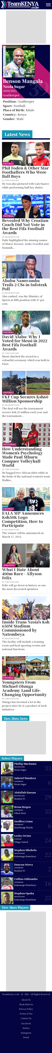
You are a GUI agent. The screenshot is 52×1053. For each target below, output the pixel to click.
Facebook (26, 1023)
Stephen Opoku (24, 893)
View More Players (15, 907)
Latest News (17, 134)
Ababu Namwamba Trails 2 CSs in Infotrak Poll (24, 284)
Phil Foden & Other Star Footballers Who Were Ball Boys (25, 172)
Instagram (26, 1032)
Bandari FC (19, 798)
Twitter (26, 1028)
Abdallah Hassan (25, 792)
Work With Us (26, 1004)
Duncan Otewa (23, 864)
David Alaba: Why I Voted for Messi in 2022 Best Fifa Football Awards (24, 343)
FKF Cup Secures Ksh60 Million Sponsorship (25, 399)
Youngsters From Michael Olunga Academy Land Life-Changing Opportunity (24, 688)
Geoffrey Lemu (23, 821)
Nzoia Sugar (14, 86)
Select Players (12, 758)
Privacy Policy (26, 1008)
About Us (26, 999)
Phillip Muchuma (25, 763)
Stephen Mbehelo (25, 850)
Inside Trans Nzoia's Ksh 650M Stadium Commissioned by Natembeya (25, 628)
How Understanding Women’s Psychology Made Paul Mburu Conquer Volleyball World (22, 457)
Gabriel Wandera (25, 778)
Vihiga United (21, 842)
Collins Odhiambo (26, 879)
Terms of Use (26, 1013)
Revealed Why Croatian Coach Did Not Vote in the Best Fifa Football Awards (25, 226)
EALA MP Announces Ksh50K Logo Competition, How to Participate (23, 519)
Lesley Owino (22, 835)
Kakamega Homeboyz (25, 856)
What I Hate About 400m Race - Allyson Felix (22, 573)
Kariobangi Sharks (23, 827)
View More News (16, 718)
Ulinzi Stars (20, 813)
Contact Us (26, 1018)
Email (26, 1037)
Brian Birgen (22, 807)
